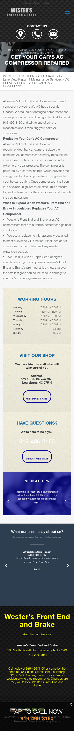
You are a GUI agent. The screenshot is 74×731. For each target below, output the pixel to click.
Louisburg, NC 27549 (37, 52)
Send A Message (36, 458)
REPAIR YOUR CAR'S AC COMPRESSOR (27, 84)
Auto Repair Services (37, 634)
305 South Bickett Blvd (47, 49)
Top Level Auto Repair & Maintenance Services (33, 77)
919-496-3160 (17, 49)
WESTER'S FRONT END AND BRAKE (29, 76)
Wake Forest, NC (37, 554)
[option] (37, 493)
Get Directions (36, 398)
